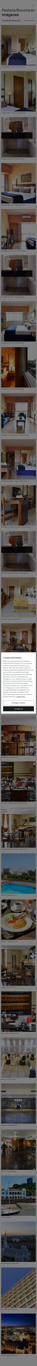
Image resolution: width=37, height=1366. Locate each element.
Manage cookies (18, 703)
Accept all (18, 709)
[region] (18, 683)
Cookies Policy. (20, 697)
